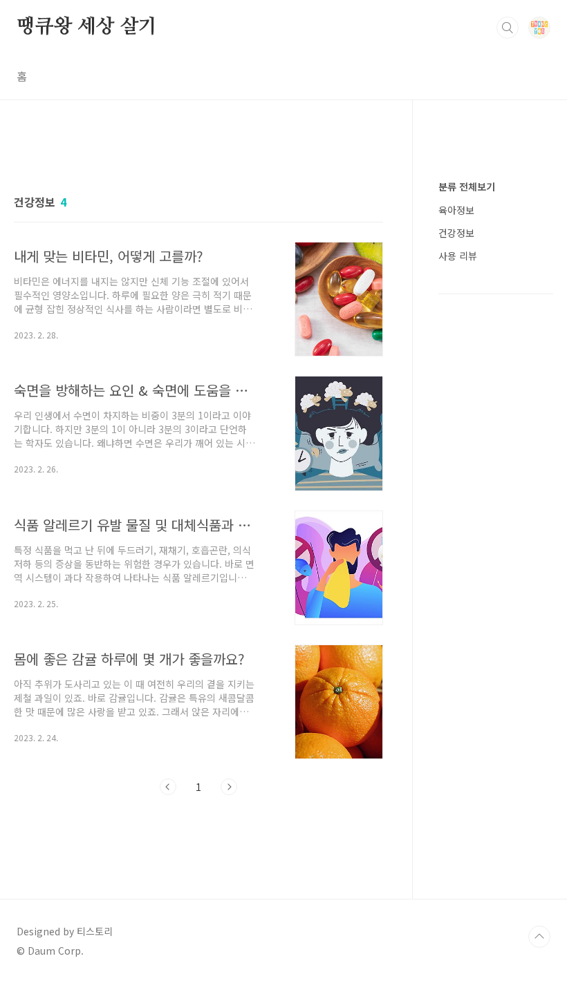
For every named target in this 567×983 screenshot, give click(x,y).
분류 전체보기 (466, 186)
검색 (507, 27)
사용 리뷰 (457, 256)
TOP (539, 937)
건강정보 (456, 233)
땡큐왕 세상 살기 (87, 27)
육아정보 (456, 210)
